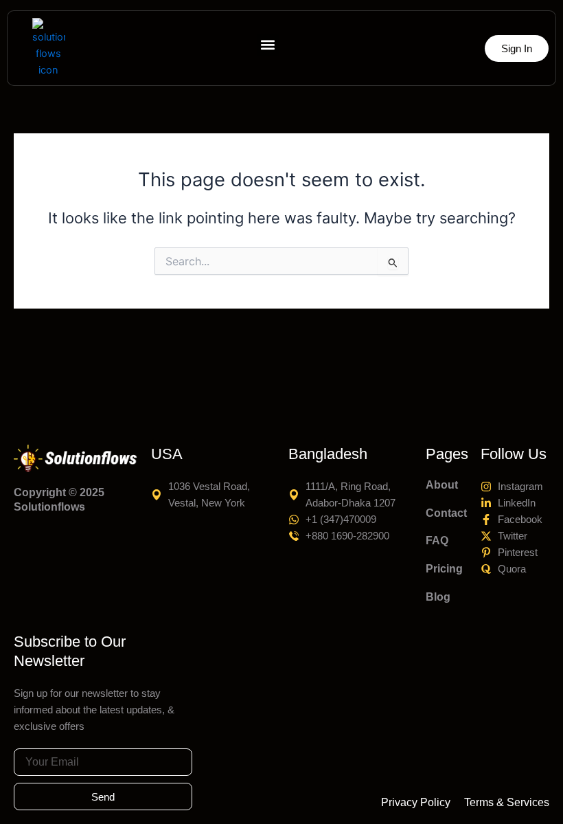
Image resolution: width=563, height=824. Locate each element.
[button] (268, 45)
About (442, 485)
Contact (446, 513)
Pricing (444, 569)
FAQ (437, 540)
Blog (438, 597)
